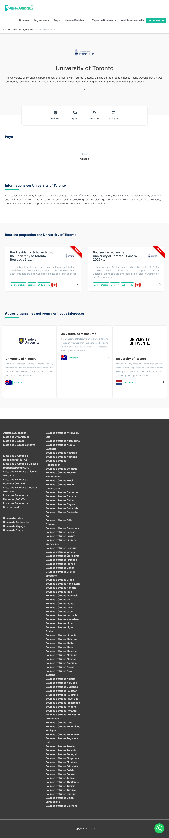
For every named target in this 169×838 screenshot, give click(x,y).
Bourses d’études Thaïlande (62, 782)
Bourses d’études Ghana (60, 567)
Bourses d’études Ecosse (60, 532)
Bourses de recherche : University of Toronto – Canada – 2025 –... (116, 256)
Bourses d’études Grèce (60, 579)
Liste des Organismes (16, 436)
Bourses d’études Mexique (61, 655)
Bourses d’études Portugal (61, 710)
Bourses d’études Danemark (62, 528)
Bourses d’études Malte (60, 643)
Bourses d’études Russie (60, 746)
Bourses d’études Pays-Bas (62, 698)
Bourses (24, 20)
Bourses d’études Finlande (61, 559)
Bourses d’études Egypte (60, 536)
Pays (57, 20)
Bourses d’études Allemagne (63, 440)
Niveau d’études (74, 20)
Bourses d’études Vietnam (61, 805)
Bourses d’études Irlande (60, 603)
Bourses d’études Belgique (61, 468)
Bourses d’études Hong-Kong (63, 583)
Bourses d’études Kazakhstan (63, 619)
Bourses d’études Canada (61, 496)
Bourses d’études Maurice (61, 651)
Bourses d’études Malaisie (61, 639)
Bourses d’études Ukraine (61, 794)
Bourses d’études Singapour (62, 758)
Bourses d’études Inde (59, 591)
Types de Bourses (102, 20)
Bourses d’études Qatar (60, 722)
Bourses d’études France (60, 563)
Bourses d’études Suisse (60, 774)
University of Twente (131, 358)
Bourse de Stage (13, 530)
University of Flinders (20, 358)
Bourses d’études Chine (60, 500)
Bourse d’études (13, 518)
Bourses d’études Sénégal (61, 754)
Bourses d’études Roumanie (62, 734)
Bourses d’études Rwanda (61, 750)
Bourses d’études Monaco (61, 659)
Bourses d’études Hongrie (61, 587)
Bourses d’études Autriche (61, 456)
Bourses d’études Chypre (60, 504)
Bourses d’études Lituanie (61, 635)
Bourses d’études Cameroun (62, 492)
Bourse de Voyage (14, 526)
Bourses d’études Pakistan (61, 690)
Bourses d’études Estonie (61, 551)
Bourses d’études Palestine (62, 694)
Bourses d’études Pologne (61, 706)
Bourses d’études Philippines (63, 702)
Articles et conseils (132, 20)
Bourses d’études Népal (60, 667)
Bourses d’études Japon (60, 611)
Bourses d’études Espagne (61, 548)
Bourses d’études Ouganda (62, 686)
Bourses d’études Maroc (60, 647)
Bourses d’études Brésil (59, 480)
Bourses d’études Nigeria (60, 678)
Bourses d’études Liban (59, 623)
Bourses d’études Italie (59, 607)
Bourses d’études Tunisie (60, 786)
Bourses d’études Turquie (61, 790)
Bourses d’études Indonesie (62, 595)
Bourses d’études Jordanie (61, 615)
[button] (159, 828)
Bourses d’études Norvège (61, 682)
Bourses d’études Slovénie (61, 762)
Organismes (41, 20)
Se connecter (156, 20)
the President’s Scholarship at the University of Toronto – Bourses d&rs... (31, 256)
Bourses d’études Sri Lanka (62, 766)
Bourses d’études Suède (60, 770)
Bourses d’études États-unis (62, 555)
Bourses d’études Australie (62, 452)
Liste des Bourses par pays (19, 444)
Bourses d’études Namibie (61, 663)
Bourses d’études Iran (58, 599)
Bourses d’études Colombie (62, 508)
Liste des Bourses (13, 440)
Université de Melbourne (78, 334)
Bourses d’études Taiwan (60, 778)
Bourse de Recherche (16, 522)
